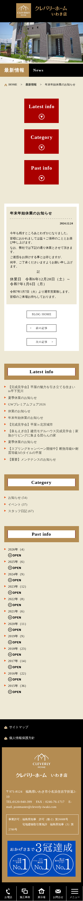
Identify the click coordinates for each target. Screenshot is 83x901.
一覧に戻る (41, 314)
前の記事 (41, 328)
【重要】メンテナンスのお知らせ (32, 459)
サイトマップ (18, 727)
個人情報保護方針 (22, 738)
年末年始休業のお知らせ (25, 417)
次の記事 (41, 342)
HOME (13, 84)
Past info (41, 168)
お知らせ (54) (17, 497)
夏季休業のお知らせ (22, 398)
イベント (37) (17, 504)
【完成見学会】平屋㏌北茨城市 (30, 424)
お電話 (8, 897)
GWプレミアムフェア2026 (27, 404)
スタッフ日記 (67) (21, 511)
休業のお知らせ (19, 411)
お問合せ (58, 897)
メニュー (75, 897)
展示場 (41, 897)
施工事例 (25, 897)
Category (42, 137)
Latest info (41, 106)
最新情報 (31, 84)
